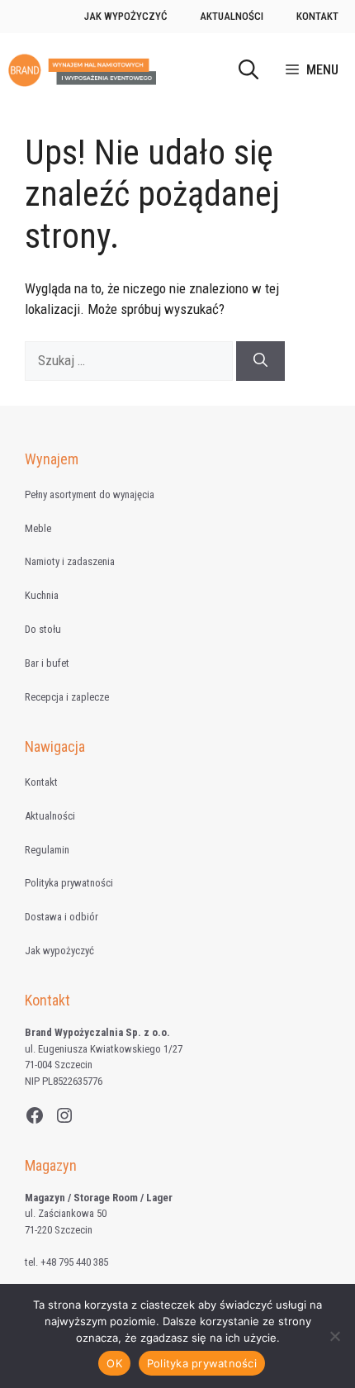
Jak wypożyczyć (125, 16)
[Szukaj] (260, 361)
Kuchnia (42, 595)
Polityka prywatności (69, 883)
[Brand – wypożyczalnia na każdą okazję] (82, 70)
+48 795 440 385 (74, 1262)
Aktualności (231, 16)
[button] (248, 70)
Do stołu (43, 629)
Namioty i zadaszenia (70, 561)
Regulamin (47, 850)
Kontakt (317, 16)
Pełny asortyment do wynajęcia (89, 494)
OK (114, 1363)
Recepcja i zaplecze (67, 697)
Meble (38, 528)
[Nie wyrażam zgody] (334, 1336)
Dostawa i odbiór (61, 916)
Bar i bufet (47, 663)
